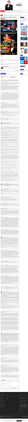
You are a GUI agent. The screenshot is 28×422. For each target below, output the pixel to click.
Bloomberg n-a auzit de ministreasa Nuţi (14, 77)
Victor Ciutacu (7, 18)
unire (4, 64)
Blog (9, 12)
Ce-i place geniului (10, 15)
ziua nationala (7, 64)
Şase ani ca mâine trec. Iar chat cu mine (5, 77)
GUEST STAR (12, 12)
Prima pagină (1, 12)
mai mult (23, 21)
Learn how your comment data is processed (14, 389)
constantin (2, 312)
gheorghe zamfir (9, 63)
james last (13, 63)
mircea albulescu (16, 63)
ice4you (1, 238)
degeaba (6, 63)
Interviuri (20, 12)
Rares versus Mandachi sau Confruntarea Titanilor (2, 401)
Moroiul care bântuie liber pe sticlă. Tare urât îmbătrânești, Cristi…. (2, 405)
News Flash (6, 12)
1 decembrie (4, 63)
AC (1, 119)
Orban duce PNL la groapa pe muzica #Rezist (2, 397)
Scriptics (27, 416)
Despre (24, 12)
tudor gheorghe (2, 64)
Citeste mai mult (24, 420)
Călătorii (17, 12)
